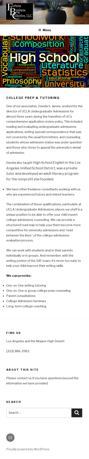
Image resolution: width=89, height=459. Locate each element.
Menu (47, 30)
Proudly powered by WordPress (27, 449)
